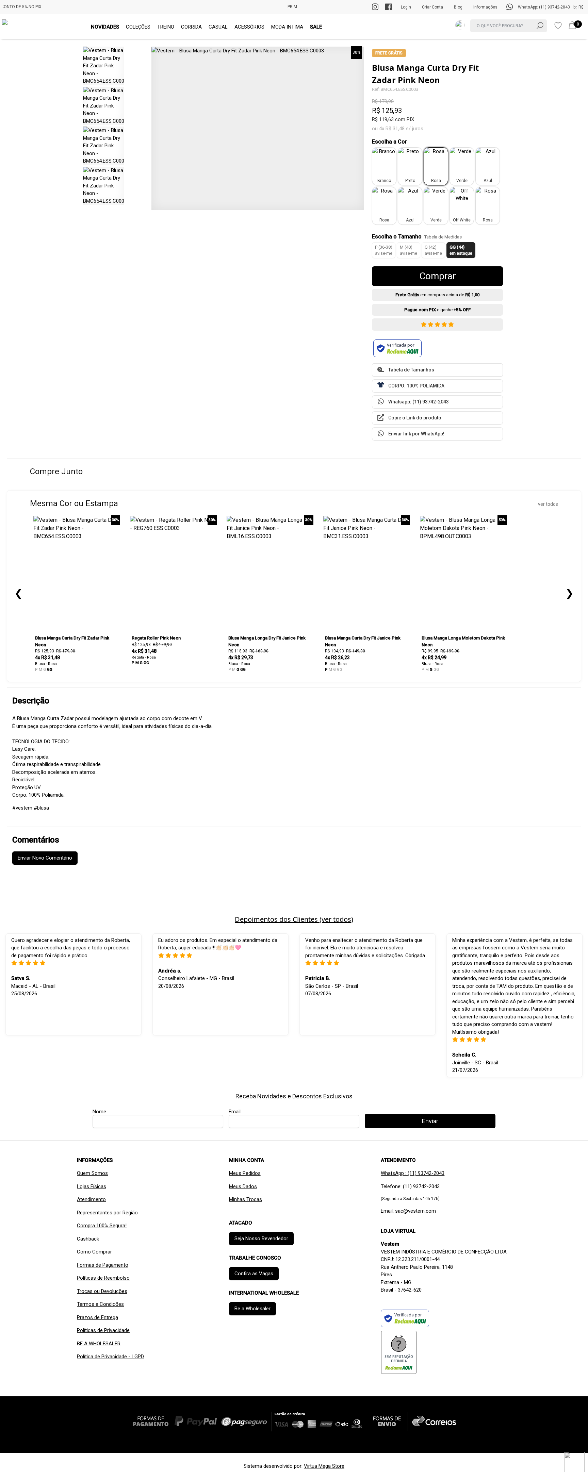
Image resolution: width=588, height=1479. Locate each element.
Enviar (294, 213)
